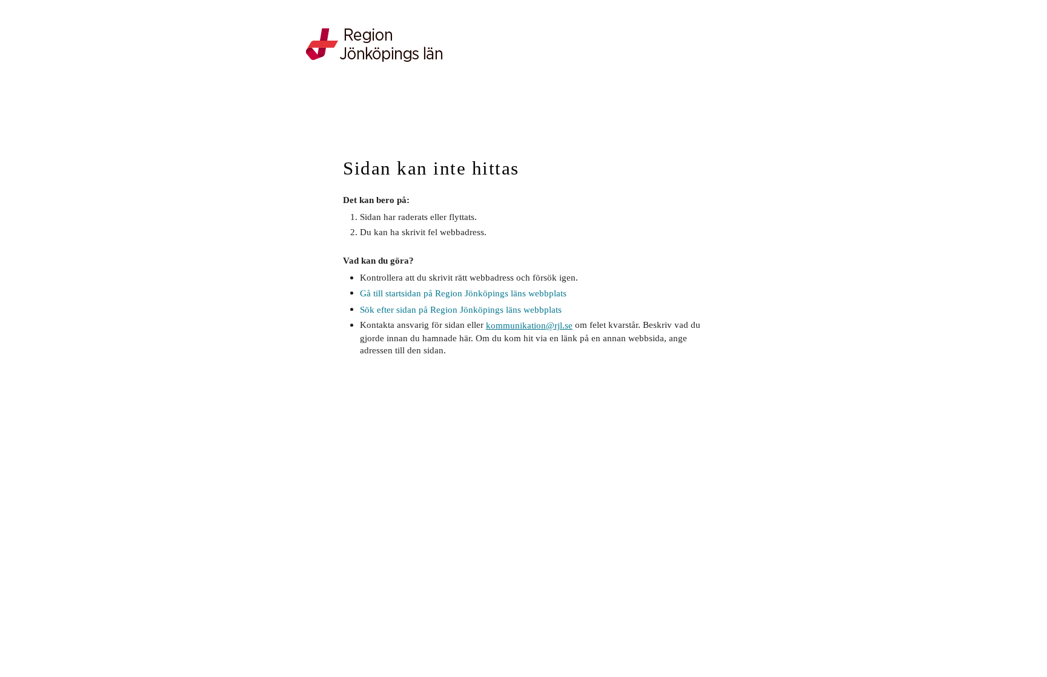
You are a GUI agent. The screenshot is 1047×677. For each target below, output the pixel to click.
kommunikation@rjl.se (529, 325)
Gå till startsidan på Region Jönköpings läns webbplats (463, 293)
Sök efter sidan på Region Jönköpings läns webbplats (461, 309)
